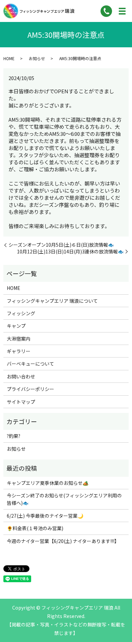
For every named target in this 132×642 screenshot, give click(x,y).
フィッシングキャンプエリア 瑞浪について (52, 300)
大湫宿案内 (18, 338)
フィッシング (21, 313)
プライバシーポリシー (30, 389)
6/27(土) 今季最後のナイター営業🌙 (45, 515)
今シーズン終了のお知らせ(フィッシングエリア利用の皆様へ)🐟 (64, 499)
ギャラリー (18, 351)
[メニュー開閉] (122, 11)
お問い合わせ (21, 376)
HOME (9, 58)
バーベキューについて (30, 363)
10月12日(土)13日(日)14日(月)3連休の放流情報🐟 (70, 251)
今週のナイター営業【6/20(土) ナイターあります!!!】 (63, 541)
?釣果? (13, 436)
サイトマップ (21, 401)
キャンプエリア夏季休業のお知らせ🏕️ (47, 482)
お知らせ (37, 58)
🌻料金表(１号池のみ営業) (35, 528)
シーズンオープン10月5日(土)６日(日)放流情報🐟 (61, 245)
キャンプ (16, 325)
